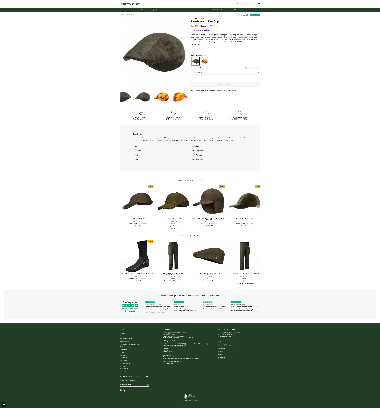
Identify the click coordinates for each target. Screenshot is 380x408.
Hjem (121, 15)
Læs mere (195, 45)
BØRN (198, 4)
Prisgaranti (123, 333)
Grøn (195, 61)
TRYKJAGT (123, 366)
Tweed (220, 354)
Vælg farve (198, 55)
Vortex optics (222, 342)
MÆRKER (205, 4)
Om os (122, 352)
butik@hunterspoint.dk (178, 345)
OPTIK (183, 4)
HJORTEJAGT (124, 369)
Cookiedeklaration (126, 347)
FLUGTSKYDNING (125, 363)
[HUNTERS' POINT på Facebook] (125, 390)
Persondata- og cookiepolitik (129, 344)
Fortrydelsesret (125, 341)
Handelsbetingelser (126, 339)
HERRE (152, 4)
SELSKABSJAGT (124, 361)
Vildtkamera (222, 357)
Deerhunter (130, 15)
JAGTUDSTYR (167, 4)
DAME (159, 4)
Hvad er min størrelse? (252, 68)
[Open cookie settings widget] (3, 404)
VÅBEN (176, 4)
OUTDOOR (190, 4)
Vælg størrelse (196, 68)
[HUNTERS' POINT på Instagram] (121, 390)
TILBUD (213, 4)
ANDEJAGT (123, 371)
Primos (220, 351)
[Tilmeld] (148, 384)
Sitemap (122, 355)
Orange (204, 61)
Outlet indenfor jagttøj (225, 345)
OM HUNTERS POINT (223, 4)
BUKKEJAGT (123, 358)
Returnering (123, 336)
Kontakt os (123, 350)
